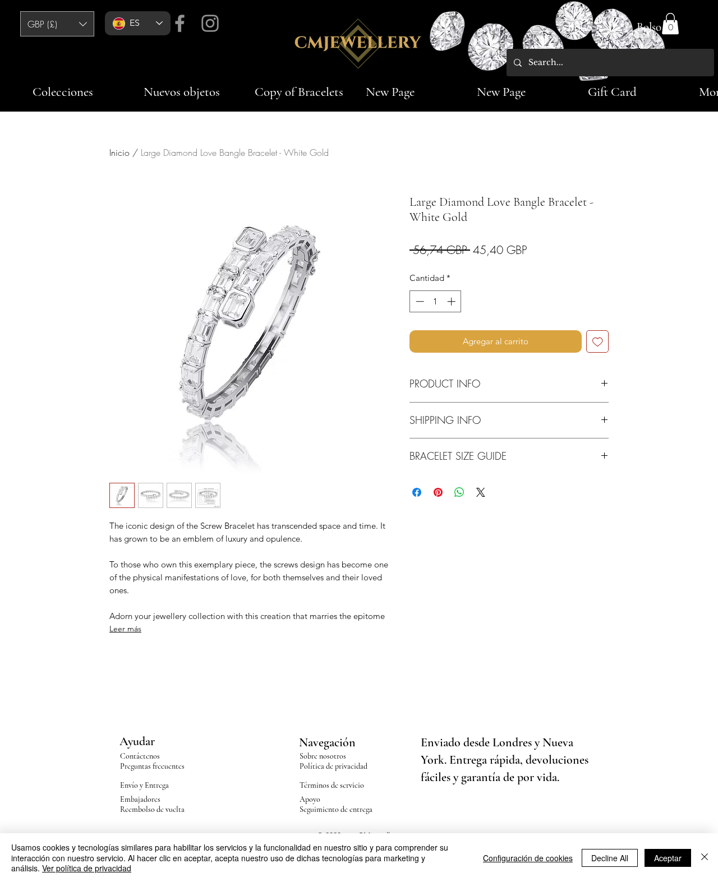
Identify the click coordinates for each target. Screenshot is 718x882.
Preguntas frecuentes (152, 766)
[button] (57, 23)
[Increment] (452, 301)
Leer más (125, 629)
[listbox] (57, 23)
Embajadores (140, 799)
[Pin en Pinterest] (438, 492)
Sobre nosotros (323, 756)
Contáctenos (140, 756)
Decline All (609, 857)
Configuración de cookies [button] (528, 857)
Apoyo (310, 799)
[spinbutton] (435, 301)
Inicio (119, 152)
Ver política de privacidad (86, 868)
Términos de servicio (332, 785)
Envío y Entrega (144, 785)
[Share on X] (480, 492)
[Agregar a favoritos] (597, 341)
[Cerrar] (704, 857)
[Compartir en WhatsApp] (459, 492)
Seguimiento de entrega (336, 809)
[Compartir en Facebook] (417, 492)
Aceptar (668, 857)
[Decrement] (418, 301)
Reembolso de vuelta (152, 809)
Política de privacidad (333, 766)
